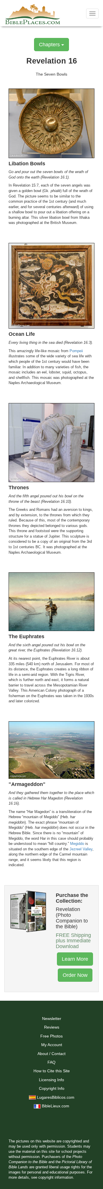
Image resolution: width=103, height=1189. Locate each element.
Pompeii (76, 351)
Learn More (75, 959)
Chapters (50, 44)
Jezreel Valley (81, 849)
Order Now (75, 975)
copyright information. (56, 1177)
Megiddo (77, 843)
